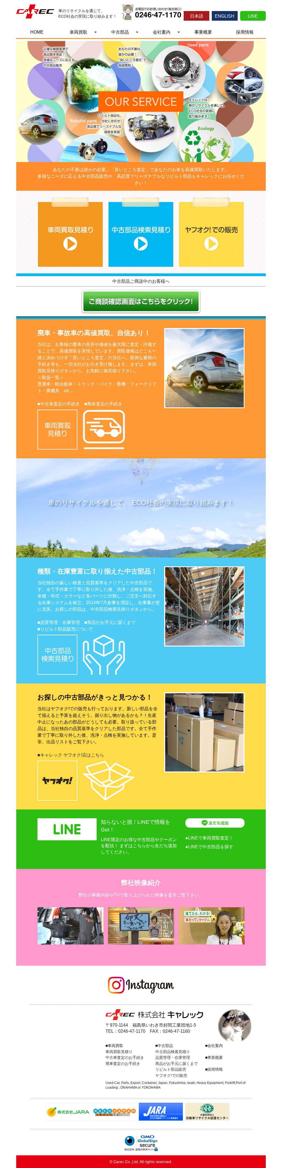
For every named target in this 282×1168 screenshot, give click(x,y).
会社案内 (161, 32)
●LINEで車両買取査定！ (209, 838)
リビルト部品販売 (170, 1069)
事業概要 (203, 32)
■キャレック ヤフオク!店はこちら (70, 755)
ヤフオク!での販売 (171, 1075)
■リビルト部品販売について (65, 629)
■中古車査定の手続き (58, 404)
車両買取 (78, 32)
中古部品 (120, 32)
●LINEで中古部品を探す (209, 846)
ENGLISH (224, 16)
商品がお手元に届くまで (176, 1063)
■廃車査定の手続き (103, 404)
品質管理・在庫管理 (172, 1057)
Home (37, 32)
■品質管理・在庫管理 (58, 622)
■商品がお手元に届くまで (109, 622)
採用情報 (245, 32)
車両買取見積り (118, 1051)
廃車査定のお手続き (122, 1063)
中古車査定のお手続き (124, 1057)
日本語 (196, 16)
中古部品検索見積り (172, 1051)
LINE (253, 16)
